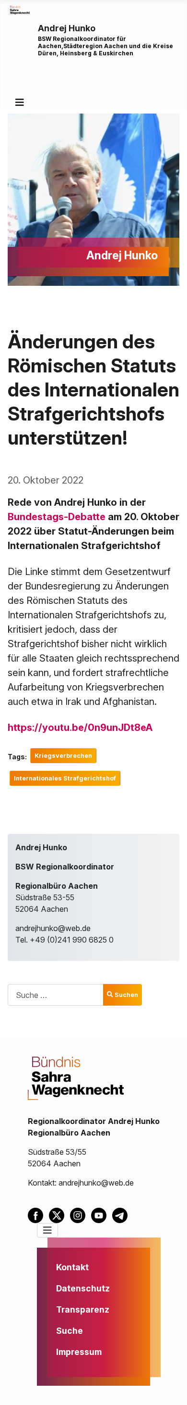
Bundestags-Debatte (56, 517)
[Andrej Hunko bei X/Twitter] (59, 1214)
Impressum (79, 1352)
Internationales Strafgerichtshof (65, 778)
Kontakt (72, 1267)
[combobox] (56, 995)
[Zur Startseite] (19, 9)
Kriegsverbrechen (63, 755)
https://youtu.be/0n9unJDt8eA (80, 727)
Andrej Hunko (66, 28)
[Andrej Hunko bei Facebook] (38, 1214)
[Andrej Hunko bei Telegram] (121, 1214)
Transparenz (82, 1309)
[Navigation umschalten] (19, 102)
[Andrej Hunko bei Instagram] (80, 1214)
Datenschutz (83, 1288)
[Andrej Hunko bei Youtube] (101, 1214)
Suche (69, 1331)
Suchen (126, 994)
